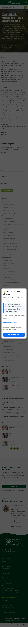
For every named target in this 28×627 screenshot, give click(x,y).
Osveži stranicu (14, 335)
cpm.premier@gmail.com (10, 322)
